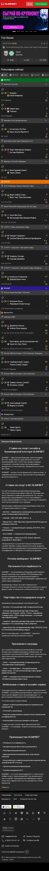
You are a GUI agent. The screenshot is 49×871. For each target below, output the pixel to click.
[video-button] (46, 369)
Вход (30, 4)
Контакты (18, 795)
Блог (15, 799)
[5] (35, 31)
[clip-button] (2, 89)
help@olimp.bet (11, 836)
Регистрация (41, 4)
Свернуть (5, 787)
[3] (27, 31)
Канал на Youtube (12, 846)
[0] (14, 31)
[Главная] (9, 4)
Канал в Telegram (33, 836)
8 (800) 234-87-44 (12, 840)
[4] (31, 31)
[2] (22, 31)
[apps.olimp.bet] (6, 806)
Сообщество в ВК (32, 840)
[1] (18, 31)
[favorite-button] (42, 43)
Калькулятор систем (28, 799)
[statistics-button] (44, 43)
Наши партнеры (31, 795)
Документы (6, 799)
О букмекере (6, 795)
